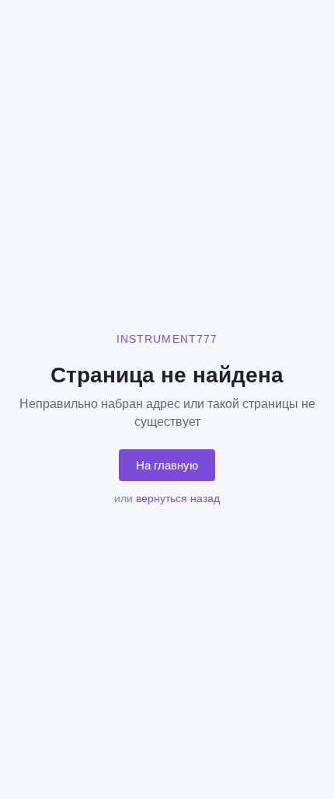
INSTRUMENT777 (167, 339)
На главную (167, 465)
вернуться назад (178, 498)
